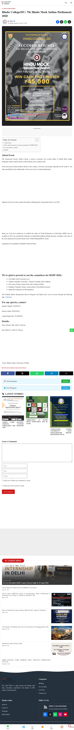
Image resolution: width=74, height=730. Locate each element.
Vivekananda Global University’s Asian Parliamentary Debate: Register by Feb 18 (61, 431)
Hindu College (14, 368)
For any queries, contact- (11, 147)
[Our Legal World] (6, 2)
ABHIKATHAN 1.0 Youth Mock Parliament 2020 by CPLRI (37, 421)
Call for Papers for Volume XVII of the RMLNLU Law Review (19, 588)
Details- (6, 150)
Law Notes (42, 690)
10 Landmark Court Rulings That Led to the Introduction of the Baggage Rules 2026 (25, 627)
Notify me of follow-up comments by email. (17, 480)
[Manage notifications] (69, 725)
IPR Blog (41, 683)
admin (11, 21)
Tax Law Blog (43, 687)
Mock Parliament (10, 8)
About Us (4, 704)
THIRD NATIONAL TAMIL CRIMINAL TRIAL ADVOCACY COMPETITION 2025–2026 (26, 661)
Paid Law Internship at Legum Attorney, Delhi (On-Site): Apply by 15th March (24, 610)
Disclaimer (5, 711)
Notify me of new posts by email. (14, 486)
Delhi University (7, 368)
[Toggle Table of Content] (36, 140)
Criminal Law (42, 693)
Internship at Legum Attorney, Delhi (12, 643)
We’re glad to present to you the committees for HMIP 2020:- (21, 145)
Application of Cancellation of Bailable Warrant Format (19, 244)
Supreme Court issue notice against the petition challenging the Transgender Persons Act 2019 (31, 202)
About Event (7, 143)
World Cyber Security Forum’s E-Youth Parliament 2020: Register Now (13, 424)
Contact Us (5, 708)
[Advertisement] (37, 186)
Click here (9, 297)
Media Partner (6, 714)
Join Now (65, 381)
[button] (66, 2)
